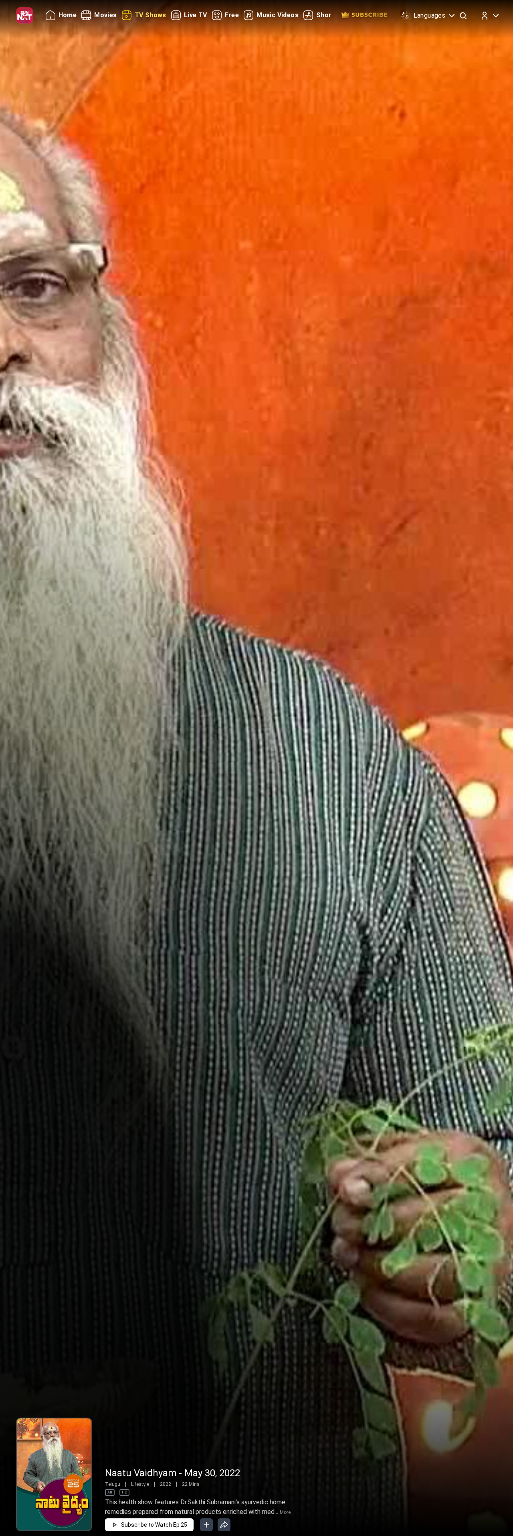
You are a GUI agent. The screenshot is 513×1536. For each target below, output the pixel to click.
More (285, 1512)
